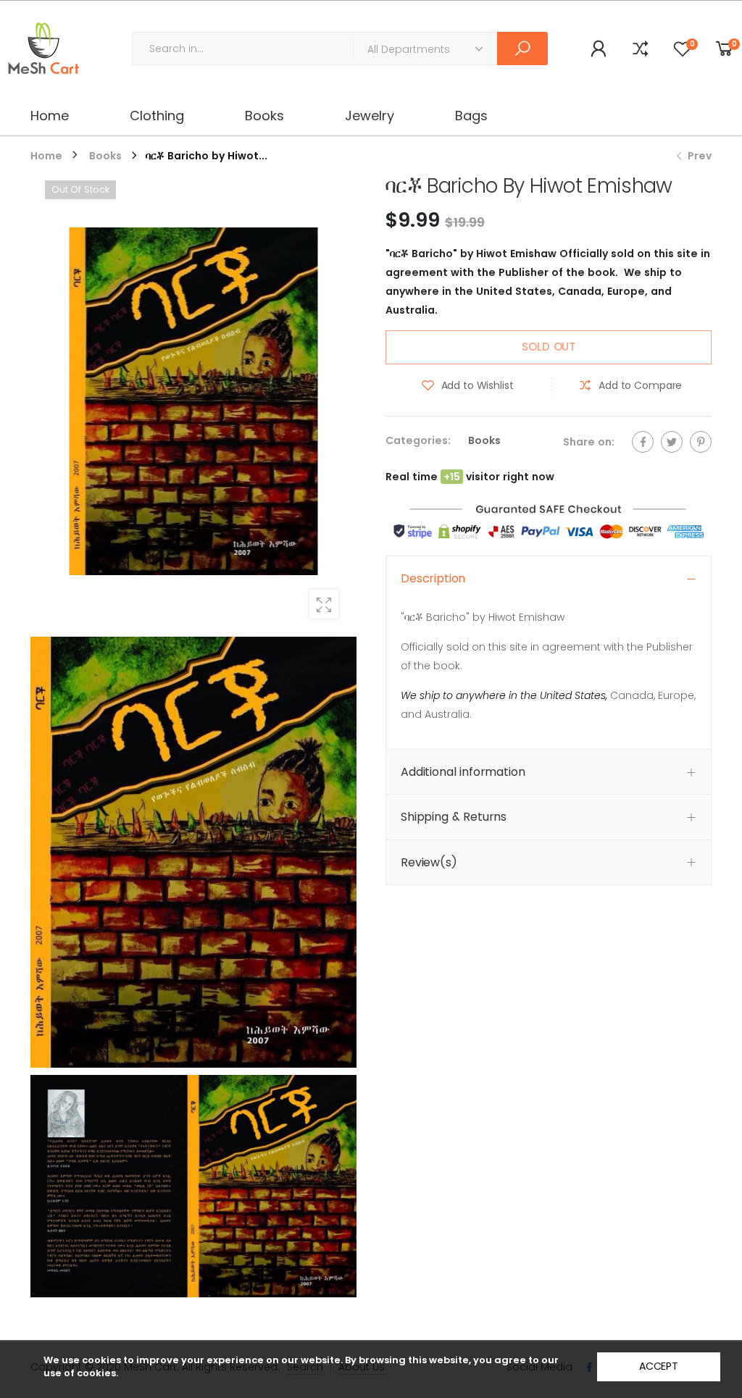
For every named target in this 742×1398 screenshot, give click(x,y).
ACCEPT (658, 1366)
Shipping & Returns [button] (454, 816)
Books (484, 440)
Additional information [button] (463, 771)
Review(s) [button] (429, 862)
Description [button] (433, 578)
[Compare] (641, 48)
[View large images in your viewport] (323, 604)
